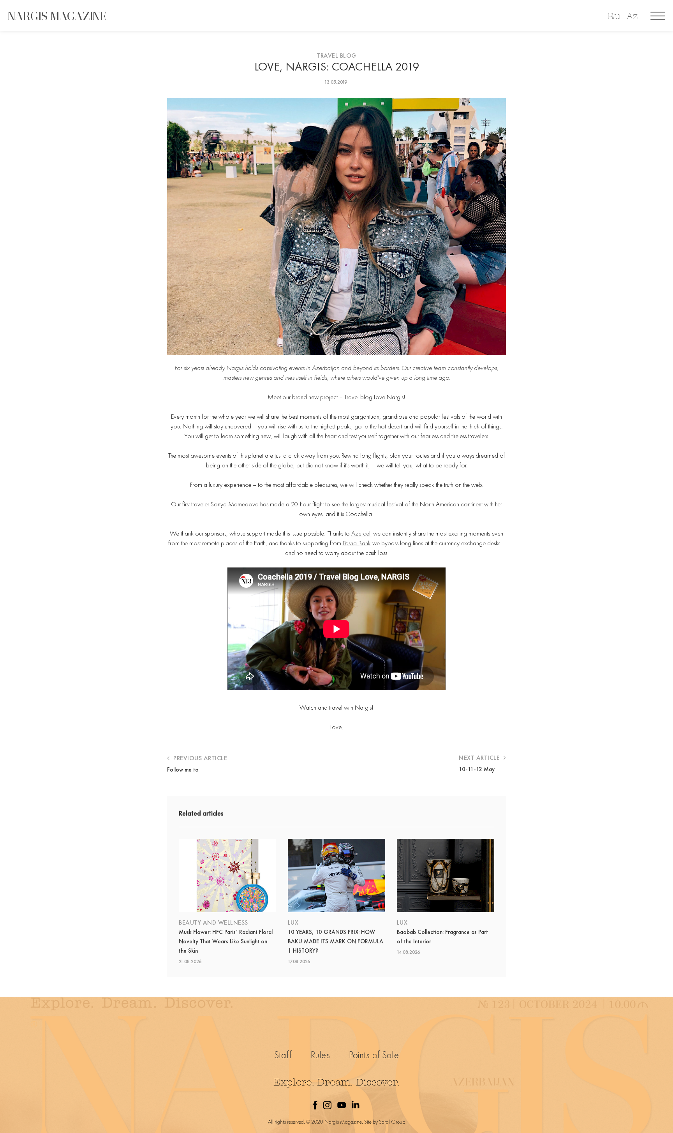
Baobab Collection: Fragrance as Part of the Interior (442, 936)
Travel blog (336, 55)
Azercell (361, 533)
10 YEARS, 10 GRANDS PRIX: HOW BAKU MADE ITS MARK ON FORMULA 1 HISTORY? (335, 941)
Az (632, 16)
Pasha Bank (357, 543)
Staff (283, 1054)
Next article (480, 758)
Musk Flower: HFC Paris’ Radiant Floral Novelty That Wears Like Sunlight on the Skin (226, 941)
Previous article (199, 758)
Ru (613, 16)
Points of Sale (374, 1054)
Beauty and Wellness (213, 922)
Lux (293, 922)
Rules (320, 1054)
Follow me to (183, 770)
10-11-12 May (477, 769)
